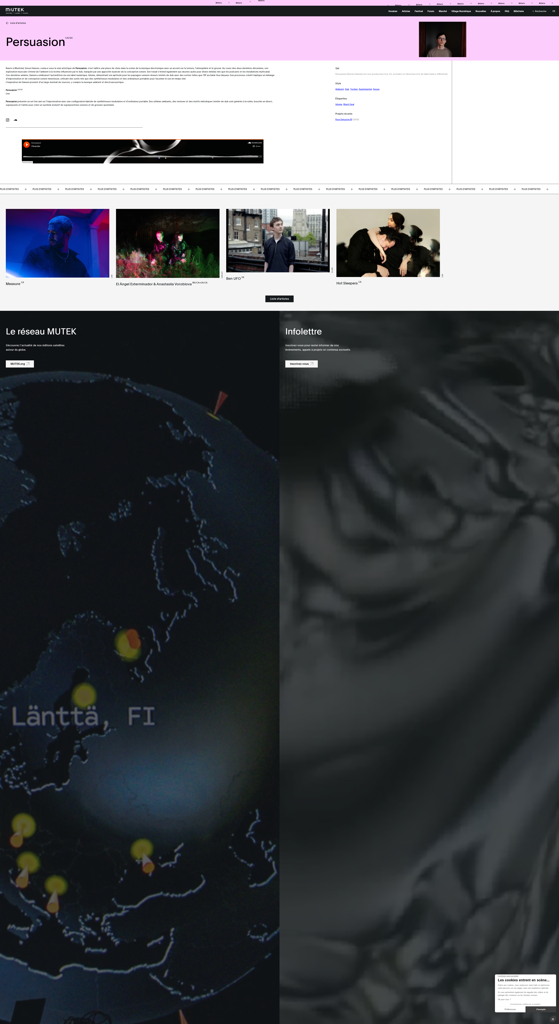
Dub (347, 89)
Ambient (339, 89)
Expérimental (365, 89)
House (376, 89)
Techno (354, 89)
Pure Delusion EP (343, 119)
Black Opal (348, 104)
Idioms (338, 104)
